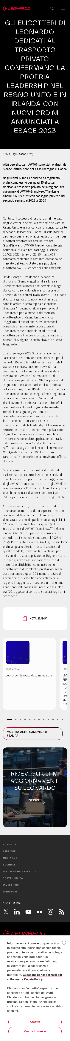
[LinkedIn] (17, 911)
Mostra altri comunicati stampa (27, 734)
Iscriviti (35, 800)
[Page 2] (15, 719)
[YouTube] (28, 911)
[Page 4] (25, 719)
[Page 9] (48, 719)
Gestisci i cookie (35, 1031)
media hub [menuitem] (10, 858)
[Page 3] (20, 719)
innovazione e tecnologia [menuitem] (21, 872)
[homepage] (16, 8)
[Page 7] (39, 719)
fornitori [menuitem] (10, 892)
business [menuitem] (9, 865)
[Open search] (52, 8)
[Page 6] (34, 719)
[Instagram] (50, 911)
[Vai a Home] (35, 933)
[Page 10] (53, 719)
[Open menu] (62, 8)
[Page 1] (9, 719)
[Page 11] (57, 719)
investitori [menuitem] (11, 885)
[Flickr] (39, 911)
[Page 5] (29, 719)
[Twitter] (6, 911)
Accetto (35, 1021)
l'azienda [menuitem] (9, 845)
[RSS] (62, 911)
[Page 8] (43, 719)
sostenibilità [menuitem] (13, 878)
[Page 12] (62, 719)
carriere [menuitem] (9, 851)
